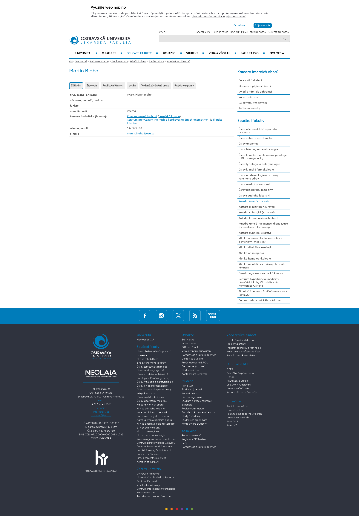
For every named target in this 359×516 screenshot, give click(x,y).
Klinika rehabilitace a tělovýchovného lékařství (262, 266)
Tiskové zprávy (235, 410)
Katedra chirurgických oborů (257, 212)
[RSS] (195, 315)
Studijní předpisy (191, 416)
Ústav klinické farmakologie (256, 169)
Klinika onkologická (251, 253)
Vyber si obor (189, 343)
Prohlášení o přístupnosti (240, 373)
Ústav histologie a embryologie (258, 149)
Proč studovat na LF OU (195, 362)
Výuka (132, 85)
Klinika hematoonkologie (255, 258)
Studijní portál (258, 32)
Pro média (276, 53)
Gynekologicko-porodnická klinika (261, 273)
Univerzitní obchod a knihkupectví (155, 477)
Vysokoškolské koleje (148, 485)
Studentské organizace (194, 420)
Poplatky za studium (193, 408)
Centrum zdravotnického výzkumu (260, 300)
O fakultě (112, 53)
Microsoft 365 (220, 32)
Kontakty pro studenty (194, 424)
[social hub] (213, 315)
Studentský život (191, 370)
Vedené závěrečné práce (155, 85)
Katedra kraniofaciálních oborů (258, 218)
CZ (160, 32)
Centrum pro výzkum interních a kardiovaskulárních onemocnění (168, 119)
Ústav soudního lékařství (254, 195)
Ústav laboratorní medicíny (256, 189)
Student (195, 53)
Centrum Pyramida (147, 481)
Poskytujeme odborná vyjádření (244, 414)
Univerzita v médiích (238, 417)
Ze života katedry (249, 108)
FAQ (184, 443)
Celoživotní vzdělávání (253, 103)
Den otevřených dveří (193, 366)
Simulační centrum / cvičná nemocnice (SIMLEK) (263, 293)
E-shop (230, 377)
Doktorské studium (192, 358)
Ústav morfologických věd (151, 370)
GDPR (230, 369)
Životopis (92, 85)
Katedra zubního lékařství (255, 232)
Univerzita (86, 53)
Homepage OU (145, 339)
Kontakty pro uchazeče (194, 374)
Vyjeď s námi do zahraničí (255, 91)
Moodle (235, 32)
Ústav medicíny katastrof (254, 184)
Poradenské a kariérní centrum (154, 496)
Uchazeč (172, 53)
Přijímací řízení (190, 347)
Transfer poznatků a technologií (244, 348)
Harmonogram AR (192, 397)
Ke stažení (232, 421)
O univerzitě (81, 61)
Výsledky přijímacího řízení (196, 351)
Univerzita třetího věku (239, 388)
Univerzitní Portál (279, 32)
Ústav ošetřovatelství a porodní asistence (258, 131)
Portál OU (187, 386)
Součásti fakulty (142, 53)
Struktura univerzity (99, 61)
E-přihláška (188, 339)
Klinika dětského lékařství (255, 247)
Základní (76, 85)
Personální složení (250, 80)
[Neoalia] (101, 373)
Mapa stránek (202, 32)
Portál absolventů (191, 435)
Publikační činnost (113, 85)
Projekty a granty (184, 85)
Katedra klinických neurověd (257, 206)
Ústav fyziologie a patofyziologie (259, 164)
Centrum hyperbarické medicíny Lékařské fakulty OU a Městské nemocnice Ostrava (259, 282)
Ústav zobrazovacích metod (256, 138)
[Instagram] (161, 315)
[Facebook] (144, 315)
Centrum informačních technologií (156, 489)
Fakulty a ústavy (119, 61)
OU (71, 61)
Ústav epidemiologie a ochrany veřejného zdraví (258, 177)
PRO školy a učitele (237, 381)
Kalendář (232, 425)
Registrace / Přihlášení (194, 439)
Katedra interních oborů (178, 61)
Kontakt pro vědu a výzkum (242, 355)
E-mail (244, 32)
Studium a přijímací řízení (255, 86)
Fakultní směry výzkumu (240, 340)
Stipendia (187, 404)
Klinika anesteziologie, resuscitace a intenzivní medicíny (260, 240)
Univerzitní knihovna (148, 473)
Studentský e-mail (192, 389)
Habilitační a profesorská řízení (244, 351)
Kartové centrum (146, 492)
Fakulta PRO (253, 53)
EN (165, 32)
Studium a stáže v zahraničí (197, 401)
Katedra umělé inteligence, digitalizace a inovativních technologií (263, 225)
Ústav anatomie (248, 143)
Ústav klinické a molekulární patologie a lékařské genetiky (263, 157)
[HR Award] (101, 461)
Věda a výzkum (222, 53)
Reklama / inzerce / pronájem (243, 392)
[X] (178, 315)
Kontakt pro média (237, 406)
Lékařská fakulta (138, 61)
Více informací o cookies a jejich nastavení (219, 16)
